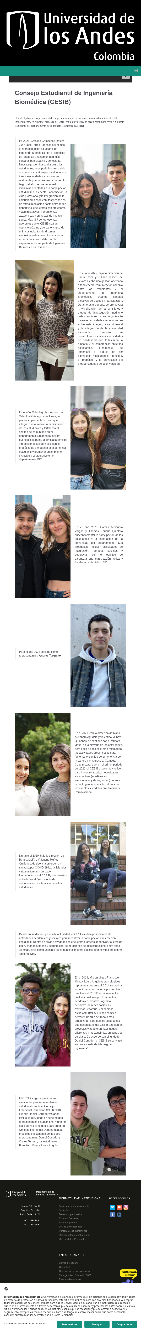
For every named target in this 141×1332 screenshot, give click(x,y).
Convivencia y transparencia (74, 1271)
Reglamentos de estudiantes (74, 1235)
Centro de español (69, 1263)
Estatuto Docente (68, 1218)
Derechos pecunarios (70, 1214)
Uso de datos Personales (72, 1239)
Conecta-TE (65, 1267)
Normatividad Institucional (80, 1198)
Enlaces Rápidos (72, 1255)
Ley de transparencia (70, 1226)
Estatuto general (68, 1222)
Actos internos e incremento (74, 1206)
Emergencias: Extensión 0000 (75, 1275)
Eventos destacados (70, 1279)
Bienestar (64, 1210)
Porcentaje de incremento (73, 1231)
